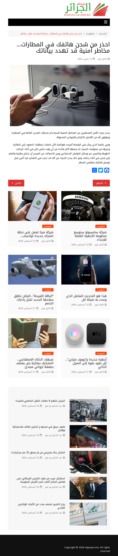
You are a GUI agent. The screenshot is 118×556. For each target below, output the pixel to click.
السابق (99, 183)
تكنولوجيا (101, 226)
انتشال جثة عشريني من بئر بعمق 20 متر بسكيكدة (38, 452)
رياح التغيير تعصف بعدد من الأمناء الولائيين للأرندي (41, 506)
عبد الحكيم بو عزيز (53, 406)
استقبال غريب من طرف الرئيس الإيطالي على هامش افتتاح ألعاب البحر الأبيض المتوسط (41, 480)
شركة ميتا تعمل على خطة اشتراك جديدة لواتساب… (35, 234)
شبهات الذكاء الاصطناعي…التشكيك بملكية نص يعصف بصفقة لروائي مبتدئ (34, 363)
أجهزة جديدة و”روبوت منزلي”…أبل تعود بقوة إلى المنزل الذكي (86, 363)
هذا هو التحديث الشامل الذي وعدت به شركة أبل (86, 297)
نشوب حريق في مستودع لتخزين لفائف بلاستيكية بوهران (39, 428)
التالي (18, 183)
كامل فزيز (102, 59)
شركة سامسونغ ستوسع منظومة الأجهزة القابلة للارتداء (90, 235)
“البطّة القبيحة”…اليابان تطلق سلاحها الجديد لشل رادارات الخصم (33, 299)
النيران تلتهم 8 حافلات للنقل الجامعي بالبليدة (40, 400)
